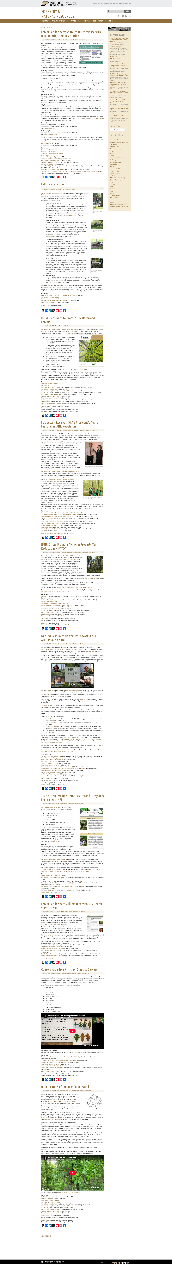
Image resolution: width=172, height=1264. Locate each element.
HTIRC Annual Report (67, 333)
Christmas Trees (114, 146)
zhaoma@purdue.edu (51, 134)
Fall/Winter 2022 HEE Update (52, 807)
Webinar (71, 973)
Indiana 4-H (51, 1101)
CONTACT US (109, 21)
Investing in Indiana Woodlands (50, 396)
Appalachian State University (49, 150)
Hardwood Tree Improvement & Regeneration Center (56, 159)
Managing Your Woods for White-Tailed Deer (53, 162)
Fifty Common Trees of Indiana (50, 297)
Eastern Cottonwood (47, 1197)
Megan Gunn (83, 699)
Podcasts (57, 643)
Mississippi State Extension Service (73, 739)
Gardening (76, 188)
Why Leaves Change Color (48, 302)
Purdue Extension (115, 3)
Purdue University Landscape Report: (51, 193)
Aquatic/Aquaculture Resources (119, 142)
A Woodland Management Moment (51, 394)
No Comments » (82, 39)
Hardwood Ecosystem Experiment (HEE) (55, 859)
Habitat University (46, 710)
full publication (47, 1106)
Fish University (50, 730)
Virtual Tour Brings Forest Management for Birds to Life (57, 166)
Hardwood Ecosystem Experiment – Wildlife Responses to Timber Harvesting (63, 768)
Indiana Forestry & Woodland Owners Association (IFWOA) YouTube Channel (63, 513)
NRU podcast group (49, 690)
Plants (88, 188)
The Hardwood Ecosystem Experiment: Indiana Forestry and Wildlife (60, 890)
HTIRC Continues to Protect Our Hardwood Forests (119, 57)
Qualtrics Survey (75, 1052)
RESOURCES (46, 21)
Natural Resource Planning (117, 178)
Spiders (112, 193)
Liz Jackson (55, 434)
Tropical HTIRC (45, 385)
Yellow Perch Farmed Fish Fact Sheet (52, 759)
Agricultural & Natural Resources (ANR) (52, 533)
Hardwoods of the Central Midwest (53, 1119)
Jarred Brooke (90, 651)
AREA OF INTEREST (59, 21)
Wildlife (68, 430)
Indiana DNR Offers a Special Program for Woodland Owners (74, 587)
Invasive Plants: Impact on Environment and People (55, 770)
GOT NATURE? (98, 21)
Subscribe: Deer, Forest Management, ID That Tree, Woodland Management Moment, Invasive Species (70, 171)
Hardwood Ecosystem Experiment (50, 157)
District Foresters (46, 614)
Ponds (61, 643)
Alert (111, 138)
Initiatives (71, 21)
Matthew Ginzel (45, 406)
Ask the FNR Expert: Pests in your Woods (53, 518)
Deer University (45, 694)
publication (51, 236)
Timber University (51, 723)
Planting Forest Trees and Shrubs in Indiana (53, 1062)
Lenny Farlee (45, 1074)
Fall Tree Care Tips (52, 184)
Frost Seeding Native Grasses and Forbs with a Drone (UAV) (58, 767)
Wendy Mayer (45, 778)
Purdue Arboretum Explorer (49, 601)
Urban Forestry (45, 189)
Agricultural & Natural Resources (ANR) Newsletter (55, 442)
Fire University (45, 705)
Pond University (45, 699)
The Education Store (47, 950)
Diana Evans (44, 618)
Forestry (58, 39)
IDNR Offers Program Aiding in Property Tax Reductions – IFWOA (119, 74)
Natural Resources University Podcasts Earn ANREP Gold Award (70, 750)
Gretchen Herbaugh (93, 578)
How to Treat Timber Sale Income (50, 945)
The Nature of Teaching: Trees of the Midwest (54, 301)
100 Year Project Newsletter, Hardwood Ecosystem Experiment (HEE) (119, 92)
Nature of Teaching (115, 180)
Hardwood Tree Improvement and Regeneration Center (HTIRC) (62, 471)
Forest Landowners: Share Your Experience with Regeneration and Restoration (119, 39)
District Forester (45, 401)
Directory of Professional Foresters (51, 403)
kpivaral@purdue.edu (51, 128)
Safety (92, 188)
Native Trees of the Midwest (49, 389)
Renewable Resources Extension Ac (51, 742)
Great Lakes (113, 164)
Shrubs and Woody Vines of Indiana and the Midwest (56, 391)
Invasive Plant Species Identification (51, 529)
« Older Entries (46, 1236)
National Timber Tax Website (52, 927)
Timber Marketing (68, 39)
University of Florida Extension (92, 739)
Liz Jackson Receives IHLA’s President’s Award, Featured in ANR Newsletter (118, 65)
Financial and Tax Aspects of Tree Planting (53, 616)
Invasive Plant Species (116, 173)
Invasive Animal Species (116, 169)
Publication (113, 189)
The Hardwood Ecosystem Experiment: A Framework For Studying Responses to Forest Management (70, 870)
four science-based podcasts (74, 690)
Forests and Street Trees (67, 188)
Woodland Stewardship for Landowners (52, 522)
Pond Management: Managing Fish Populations (54, 758)
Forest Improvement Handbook (50, 160)
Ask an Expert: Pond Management (51, 756)
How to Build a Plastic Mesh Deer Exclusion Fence (55, 1066)
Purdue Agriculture (125, 3)
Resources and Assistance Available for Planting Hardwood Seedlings (61, 1057)
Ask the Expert (114, 144)
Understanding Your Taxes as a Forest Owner (54, 924)
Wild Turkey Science (51, 719)
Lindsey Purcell (45, 305)
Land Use (85, 188)
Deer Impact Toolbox (47, 164)
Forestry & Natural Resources (101, 3)
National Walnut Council (56, 481)
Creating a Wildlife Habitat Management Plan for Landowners (58, 1060)
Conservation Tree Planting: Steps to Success (69, 969)
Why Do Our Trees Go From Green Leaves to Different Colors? (59, 295)
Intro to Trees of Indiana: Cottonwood (65, 1087)
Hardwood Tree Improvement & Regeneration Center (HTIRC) (61, 329)
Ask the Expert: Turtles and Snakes (51, 772)
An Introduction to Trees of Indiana (51, 299)
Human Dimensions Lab (50, 48)
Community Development (117, 149)
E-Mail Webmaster (105, 1262)
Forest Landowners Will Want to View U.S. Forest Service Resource (119, 101)
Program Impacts (84, 21)
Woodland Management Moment (50, 612)
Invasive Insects (114, 171)
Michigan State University (48, 151)
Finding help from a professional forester (52, 400)
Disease (112, 151)
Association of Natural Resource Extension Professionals (62, 649)
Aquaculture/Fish (114, 140)
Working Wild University (52, 727)
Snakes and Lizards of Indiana (49, 763)
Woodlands (75, 39)
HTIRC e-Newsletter (82, 369)
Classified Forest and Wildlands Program (64, 559)
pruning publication (72, 215)
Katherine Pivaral (46, 143)
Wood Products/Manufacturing (56, 189)
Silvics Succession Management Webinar (52, 169)
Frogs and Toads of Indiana (49, 761)
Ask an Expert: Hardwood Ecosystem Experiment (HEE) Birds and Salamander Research (66, 883)
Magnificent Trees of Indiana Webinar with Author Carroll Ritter (59, 516)
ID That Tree (44, 392)
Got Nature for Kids (115, 162)
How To (62, 39)
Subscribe (44, 531)
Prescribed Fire (45, 881)
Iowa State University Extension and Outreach (54, 741)
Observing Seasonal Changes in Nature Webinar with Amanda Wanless (61, 514)
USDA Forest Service (50, 935)
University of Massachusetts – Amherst (52, 153)
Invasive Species (46, 527)
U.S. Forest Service (46, 155)
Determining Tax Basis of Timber (50, 947)
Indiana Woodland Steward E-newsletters (53, 525)
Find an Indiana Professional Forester (52, 600)
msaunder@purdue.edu (56, 841)
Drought (112, 153)
